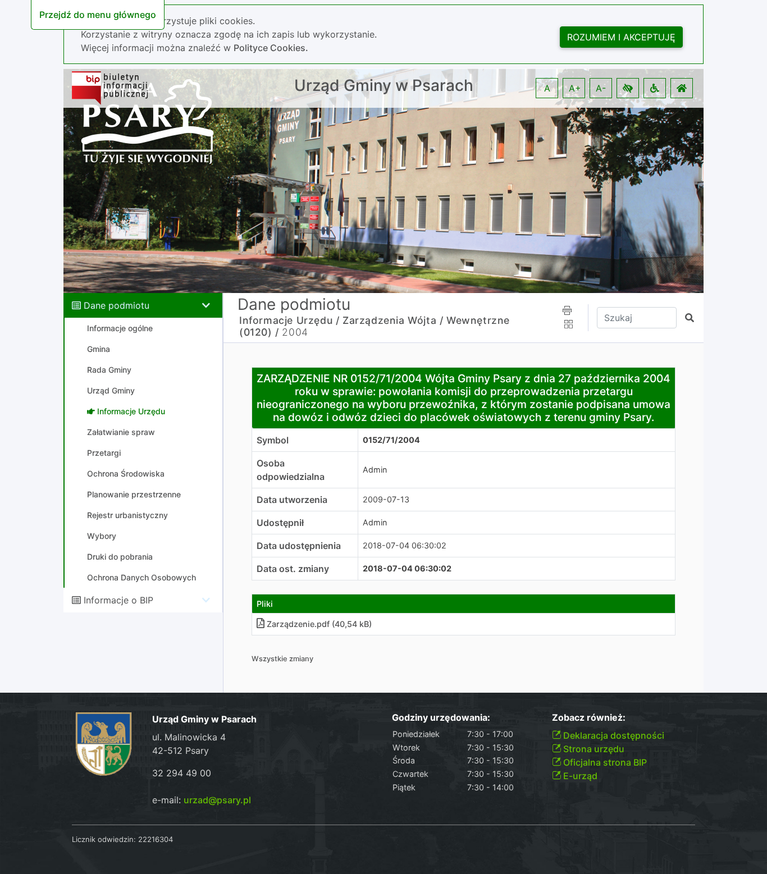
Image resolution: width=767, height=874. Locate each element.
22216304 (155, 839)
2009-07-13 (386, 499)
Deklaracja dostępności (612, 735)
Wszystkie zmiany (282, 659)
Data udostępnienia (299, 545)
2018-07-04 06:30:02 (404, 545)
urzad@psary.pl (217, 800)
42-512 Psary (180, 750)
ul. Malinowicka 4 (189, 737)
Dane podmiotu (116, 305)
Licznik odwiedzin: (104, 839)
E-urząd (579, 775)
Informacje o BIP (118, 600)
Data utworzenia (292, 499)
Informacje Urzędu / (289, 320)
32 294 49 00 (181, 773)
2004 (295, 332)
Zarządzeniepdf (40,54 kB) (319, 624)
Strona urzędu (592, 748)
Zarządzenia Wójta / (393, 320)
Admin (375, 469)
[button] (628, 88)
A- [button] (601, 88)
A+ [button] (575, 88)
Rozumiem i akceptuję (621, 37)
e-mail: (201, 800)
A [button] (547, 88)
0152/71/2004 (391, 440)
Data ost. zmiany (293, 568)
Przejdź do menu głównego (97, 14)
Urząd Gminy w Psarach (383, 85)
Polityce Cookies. (271, 47)
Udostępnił (280, 522)
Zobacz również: (589, 717)
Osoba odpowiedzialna (291, 469)
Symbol (273, 440)
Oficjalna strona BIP (604, 762)
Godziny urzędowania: (441, 717)
